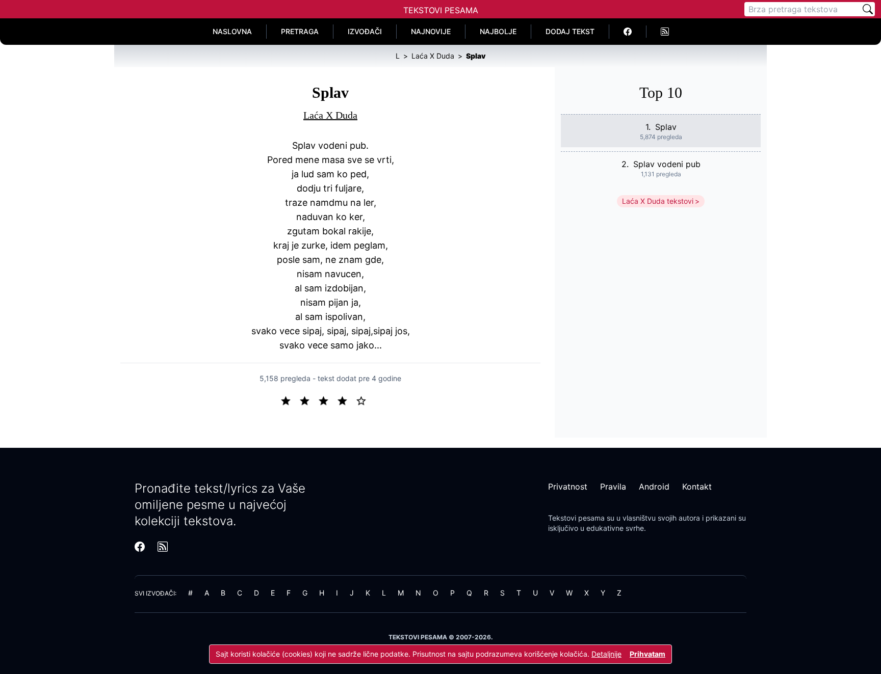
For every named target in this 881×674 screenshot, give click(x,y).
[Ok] (327, 400)
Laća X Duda (330, 115)
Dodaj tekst (570, 31)
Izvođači (365, 31)
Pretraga (300, 31)
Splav (666, 127)
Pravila (613, 486)
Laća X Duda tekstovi (657, 201)
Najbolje (498, 31)
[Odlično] (364, 400)
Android (654, 486)
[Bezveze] (308, 400)
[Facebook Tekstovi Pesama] (627, 31)
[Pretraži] (868, 9)
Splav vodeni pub (667, 164)
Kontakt (697, 486)
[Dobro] (346, 400)
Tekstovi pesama (576, 518)
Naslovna (232, 31)
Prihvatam (647, 654)
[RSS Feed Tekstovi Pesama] (664, 31)
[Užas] (289, 400)
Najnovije (431, 31)
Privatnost (567, 486)
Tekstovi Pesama (440, 10)
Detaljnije (606, 654)
